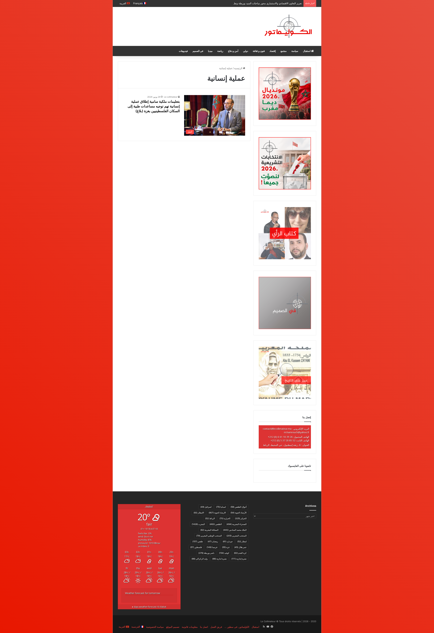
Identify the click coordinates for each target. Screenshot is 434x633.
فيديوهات (183, 50)
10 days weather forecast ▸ (149, 606)
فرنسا (212, 547)
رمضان (213, 541)
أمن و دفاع (233, 50)
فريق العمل (216, 626)
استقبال (307, 50)
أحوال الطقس (238, 507)
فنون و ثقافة (259, 50)
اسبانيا (221, 507)
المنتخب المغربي (236, 535)
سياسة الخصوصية (155, 626)
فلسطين (196, 547)
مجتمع (284, 50)
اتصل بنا (204, 626)
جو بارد (228, 541)
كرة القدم (240, 553)
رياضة (220, 50)
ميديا (210, 50)
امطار (241, 541)
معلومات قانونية (190, 626)
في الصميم (198, 50)
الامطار (199, 512)
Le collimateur (170, 97)
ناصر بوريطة (206, 553)
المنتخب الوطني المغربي (209, 535)
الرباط (210, 518)
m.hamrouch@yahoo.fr (296, 432)
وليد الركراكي (200, 558)
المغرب (198, 524)
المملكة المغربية (209, 530)
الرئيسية (238, 68)
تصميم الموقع (172, 626)
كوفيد (224, 553)
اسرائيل (205, 507)
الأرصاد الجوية (238, 512)
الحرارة (225, 518)
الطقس (216, 524)
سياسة (294, 50)
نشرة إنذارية (238, 558)
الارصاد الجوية (217, 512)
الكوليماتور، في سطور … (236, 626)
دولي (245, 50)
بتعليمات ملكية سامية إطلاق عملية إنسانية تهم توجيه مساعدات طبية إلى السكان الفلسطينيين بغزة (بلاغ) (154, 106)
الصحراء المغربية (236, 524)
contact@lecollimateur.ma (277, 428)
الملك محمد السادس (234, 530)
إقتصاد (273, 50)
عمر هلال (240, 547)
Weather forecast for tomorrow (142, 593)
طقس (197, 541)
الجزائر (240, 518)
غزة (226, 547)
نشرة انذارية (219, 558)
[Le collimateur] (288, 26)
